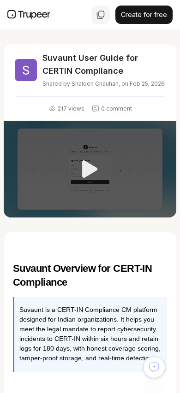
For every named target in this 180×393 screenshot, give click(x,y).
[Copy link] (100, 15)
